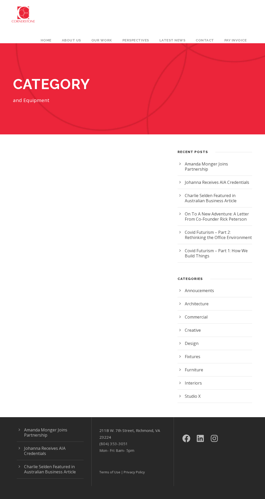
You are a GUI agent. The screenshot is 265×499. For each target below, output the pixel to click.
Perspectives (135, 40)
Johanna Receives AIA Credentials (217, 182)
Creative (193, 330)
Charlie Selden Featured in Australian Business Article (211, 198)
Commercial (196, 317)
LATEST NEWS (172, 40)
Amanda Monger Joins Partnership (206, 166)
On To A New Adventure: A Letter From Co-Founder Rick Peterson (217, 216)
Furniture (194, 370)
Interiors (193, 383)
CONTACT (205, 40)
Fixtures (192, 356)
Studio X (193, 396)
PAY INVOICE (235, 40)
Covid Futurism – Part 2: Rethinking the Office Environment (218, 234)
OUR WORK (101, 40)
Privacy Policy (134, 472)
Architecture (197, 304)
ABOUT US (71, 40)
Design (191, 343)
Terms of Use (109, 472)
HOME (46, 40)
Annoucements (199, 290)
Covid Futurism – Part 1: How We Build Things (216, 253)
